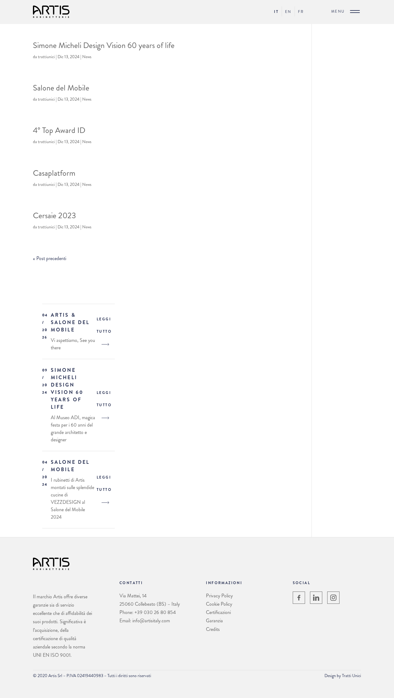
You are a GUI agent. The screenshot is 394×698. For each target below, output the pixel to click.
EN (288, 11)
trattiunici (46, 57)
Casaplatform (54, 173)
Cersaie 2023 (54, 215)
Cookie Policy (219, 604)
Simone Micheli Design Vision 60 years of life (104, 45)
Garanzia (214, 620)
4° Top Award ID (59, 130)
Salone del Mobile (61, 88)
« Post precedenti (49, 258)
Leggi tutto (104, 325)
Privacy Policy (219, 595)
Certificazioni (218, 612)
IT (276, 11)
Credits (213, 629)
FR (301, 11)
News (86, 57)
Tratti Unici (351, 675)
